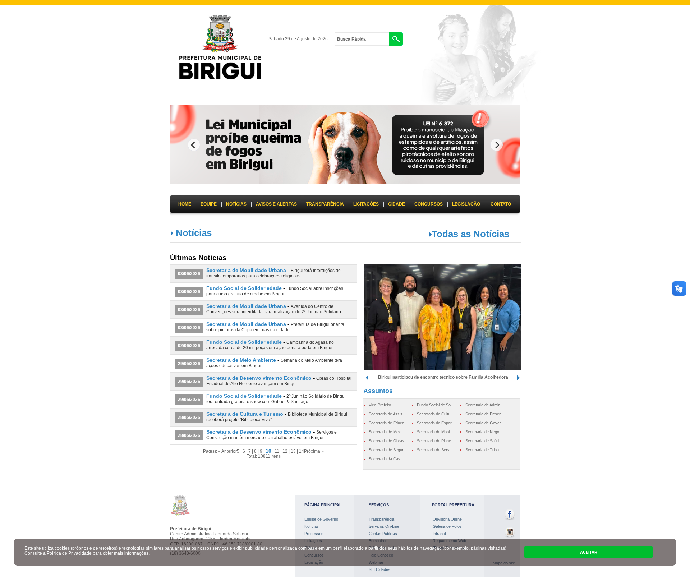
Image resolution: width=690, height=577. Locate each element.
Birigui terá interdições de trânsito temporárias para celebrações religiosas (273, 273)
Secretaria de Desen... (485, 414)
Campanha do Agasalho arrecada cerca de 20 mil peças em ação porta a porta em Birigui (270, 345)
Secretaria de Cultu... (435, 414)
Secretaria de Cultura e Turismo (244, 414)
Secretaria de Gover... (484, 423)
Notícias (311, 526)
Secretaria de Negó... (483, 432)
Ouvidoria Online (447, 519)
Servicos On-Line (384, 526)
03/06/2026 (189, 273)
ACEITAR (588, 552)
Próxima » (314, 451)
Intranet (439, 533)
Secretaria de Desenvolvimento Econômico (259, 378)
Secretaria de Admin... (484, 405)
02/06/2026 (189, 345)
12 (285, 451)
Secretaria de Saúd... (483, 441)
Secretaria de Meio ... (387, 432)
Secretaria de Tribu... (483, 450)
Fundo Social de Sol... (436, 405)
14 (301, 451)
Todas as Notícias (470, 234)
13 (293, 451)
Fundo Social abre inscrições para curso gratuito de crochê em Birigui (274, 291)
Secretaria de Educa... (388, 423)
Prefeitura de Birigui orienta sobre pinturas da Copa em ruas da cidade (275, 327)
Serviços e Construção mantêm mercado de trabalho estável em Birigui (271, 435)
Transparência (381, 519)
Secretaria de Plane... (435, 441)
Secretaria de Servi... (435, 450)
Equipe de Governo (321, 519)
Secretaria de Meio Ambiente (241, 360)
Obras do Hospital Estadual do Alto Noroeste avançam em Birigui (278, 381)
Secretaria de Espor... (436, 423)
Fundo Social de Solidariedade (244, 288)
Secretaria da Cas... (386, 459)
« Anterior (227, 451)
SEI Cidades (379, 569)
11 (277, 451)
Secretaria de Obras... (388, 441)
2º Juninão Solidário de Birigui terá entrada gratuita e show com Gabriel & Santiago (276, 399)
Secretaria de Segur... (387, 450)
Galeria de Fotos (447, 526)
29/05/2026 (189, 363)
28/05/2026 (189, 417)
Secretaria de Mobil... (435, 432)
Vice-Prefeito (380, 405)
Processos (313, 533)
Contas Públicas (383, 533)
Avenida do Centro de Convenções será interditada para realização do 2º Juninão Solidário (273, 309)
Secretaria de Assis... (387, 414)
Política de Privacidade (69, 553)
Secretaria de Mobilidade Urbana (246, 270)
